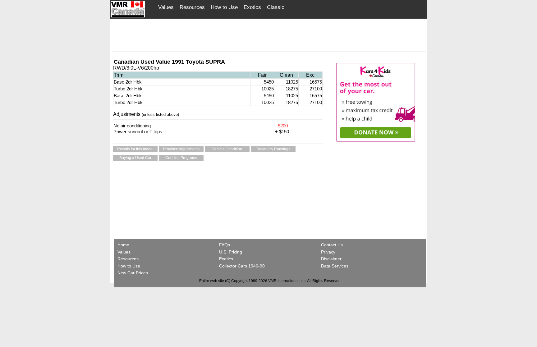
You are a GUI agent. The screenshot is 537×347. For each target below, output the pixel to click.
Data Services (334, 265)
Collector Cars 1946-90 (242, 265)
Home (124, 244)
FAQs (224, 244)
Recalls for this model (135, 149)
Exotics (252, 7)
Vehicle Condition (227, 149)
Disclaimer (331, 258)
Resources (192, 7)
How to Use (224, 7)
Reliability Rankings (273, 149)
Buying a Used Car (135, 158)
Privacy (328, 251)
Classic (275, 7)
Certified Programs (181, 158)
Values (166, 7)
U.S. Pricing (230, 251)
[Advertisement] (269, 33)
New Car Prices (132, 272)
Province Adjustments (181, 149)
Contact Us (332, 244)
